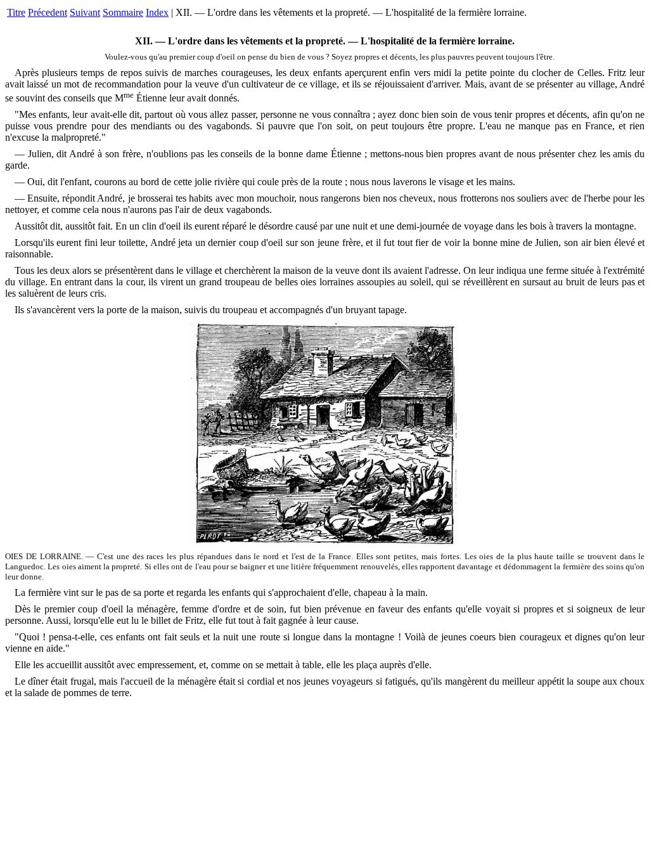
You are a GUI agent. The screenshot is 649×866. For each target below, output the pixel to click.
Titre (16, 12)
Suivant (85, 12)
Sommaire (123, 12)
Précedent (47, 12)
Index (157, 12)
